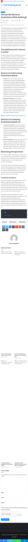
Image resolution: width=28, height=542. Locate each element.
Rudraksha (22, 222)
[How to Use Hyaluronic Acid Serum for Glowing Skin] (21, 302)
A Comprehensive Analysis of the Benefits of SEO (7, 464)
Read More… (8, 215)
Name (2, 492)
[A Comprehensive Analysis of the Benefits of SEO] (7, 411)
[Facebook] (3, 226)
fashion (5, 222)
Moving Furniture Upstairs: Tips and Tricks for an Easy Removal (21, 464)
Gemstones (13, 222)
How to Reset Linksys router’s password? (6, 354)
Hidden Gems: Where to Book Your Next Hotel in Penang (15, 1)
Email (2, 497)
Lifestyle (7, 9)
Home (3, 9)
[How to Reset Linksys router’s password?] (7, 302)
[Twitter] (7, 226)
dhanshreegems (6, 20)
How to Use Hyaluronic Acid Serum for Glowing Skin (20, 355)
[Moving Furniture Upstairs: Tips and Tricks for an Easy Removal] (21, 411)
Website (3, 502)
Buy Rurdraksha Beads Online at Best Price (15, 115)
